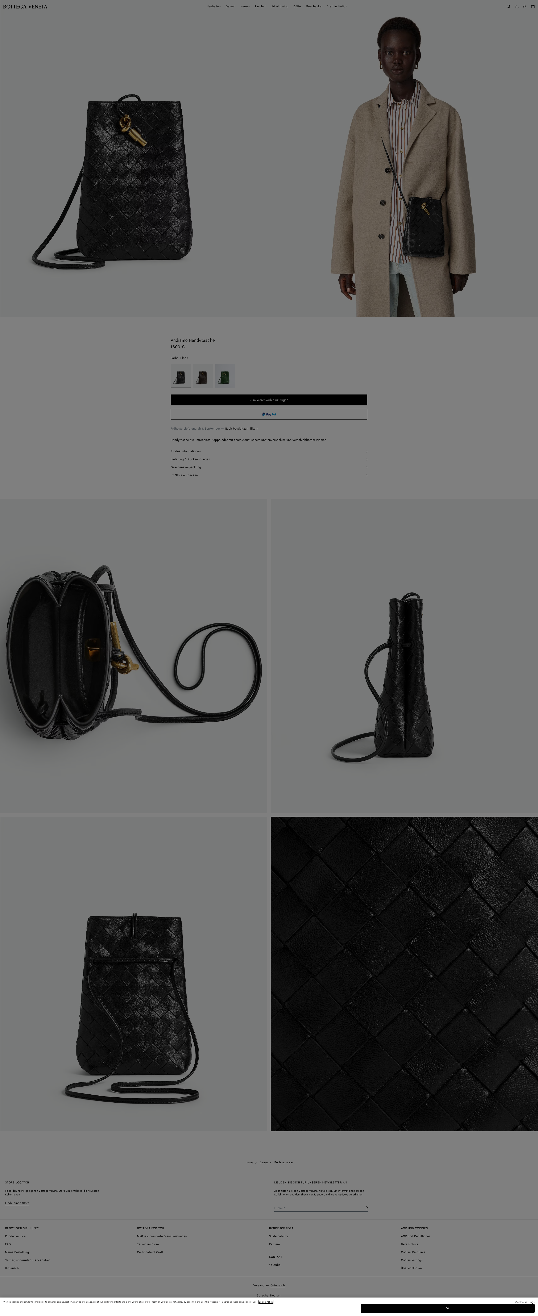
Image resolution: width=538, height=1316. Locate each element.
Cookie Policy (266, 1301)
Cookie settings (525, 1302)
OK (448, 1308)
